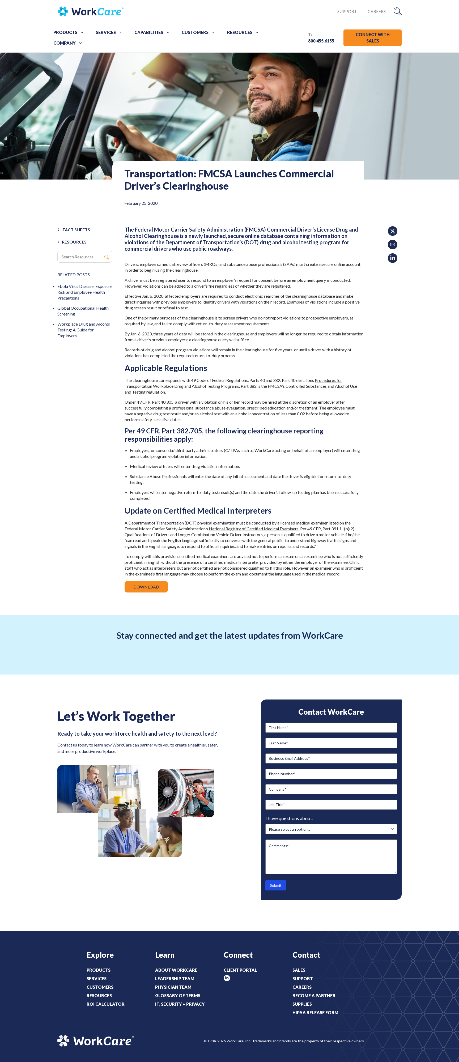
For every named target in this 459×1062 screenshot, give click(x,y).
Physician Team (173, 987)
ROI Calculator (106, 1003)
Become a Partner (313, 995)
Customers (195, 32)
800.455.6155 (321, 40)
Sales (298, 970)
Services (106, 32)
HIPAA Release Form (315, 1012)
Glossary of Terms (177, 995)
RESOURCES (74, 241)
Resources (239, 32)
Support (347, 11)
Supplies (302, 1003)
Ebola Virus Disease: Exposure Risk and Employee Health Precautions (84, 292)
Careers (377, 11)
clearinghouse (185, 269)
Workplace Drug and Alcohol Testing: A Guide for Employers (83, 329)
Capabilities (148, 32)
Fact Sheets (76, 229)
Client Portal (240, 970)
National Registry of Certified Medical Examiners (254, 528)
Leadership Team (174, 978)
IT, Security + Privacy (180, 1003)
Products (65, 32)
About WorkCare (176, 970)
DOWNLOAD (146, 586)
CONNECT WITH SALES (373, 37)
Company (64, 42)
